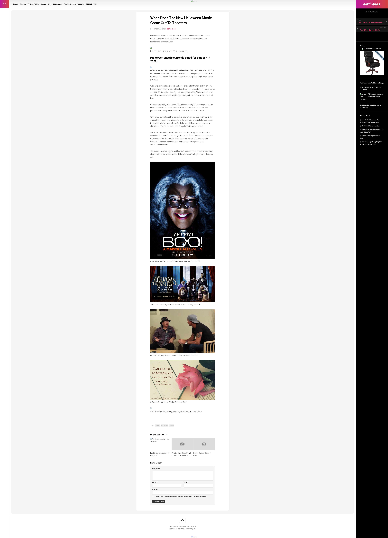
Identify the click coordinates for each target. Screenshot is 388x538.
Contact (23, 4)
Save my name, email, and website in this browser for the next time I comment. (181, 496)
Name (154, 482)
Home (15, 4)
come (157, 425)
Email (186, 482)
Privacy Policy (33, 4)
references (171, 29)
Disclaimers (57, 4)
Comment (156, 469)
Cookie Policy (46, 4)
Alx (194, 529)
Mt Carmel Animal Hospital (371, 126)
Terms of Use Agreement (74, 4)
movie (172, 425)
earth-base (371, 4)
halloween (164, 425)
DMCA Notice (91, 4)
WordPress (181, 529)
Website (155, 489)
